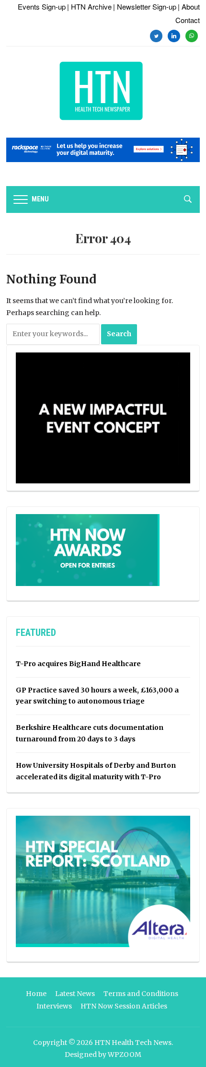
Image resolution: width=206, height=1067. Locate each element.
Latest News (75, 993)
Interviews (54, 1006)
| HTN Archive (89, 6)
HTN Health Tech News (133, 1042)
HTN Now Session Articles (123, 1006)
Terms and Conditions (140, 993)
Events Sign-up (42, 6)
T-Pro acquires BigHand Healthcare (78, 663)
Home (36, 993)
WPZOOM (124, 1054)
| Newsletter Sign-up (144, 6)
